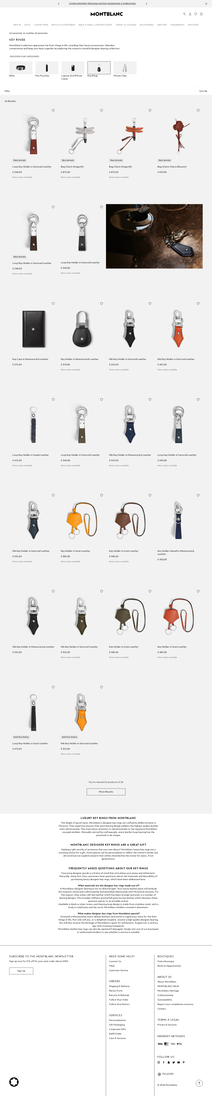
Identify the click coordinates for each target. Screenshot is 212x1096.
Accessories (147, 25)
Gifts (27, 25)
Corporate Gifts (117, 1029)
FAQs (112, 966)
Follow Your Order (118, 1000)
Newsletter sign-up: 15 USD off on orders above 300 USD (103, 4)
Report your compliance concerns (176, 1004)
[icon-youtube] (178, 1062)
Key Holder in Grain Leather (75, 551)
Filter (7, 91)
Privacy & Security (167, 1025)
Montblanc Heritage (168, 991)
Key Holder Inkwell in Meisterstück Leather (176, 552)
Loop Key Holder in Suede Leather (30, 455)
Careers (162, 1009)
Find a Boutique (166, 961)
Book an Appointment (169, 966)
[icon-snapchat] (168, 1062)
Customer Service (118, 970)
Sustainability (165, 1000)
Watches (162, 25)
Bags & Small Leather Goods (95, 25)
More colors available (22, 177)
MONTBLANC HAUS (168, 986)
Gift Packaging (117, 1025)
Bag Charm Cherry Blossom (172, 167)
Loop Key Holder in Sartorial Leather (31, 167)
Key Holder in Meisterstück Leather (80, 359)
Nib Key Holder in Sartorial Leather (127, 359)
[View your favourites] (195, 15)
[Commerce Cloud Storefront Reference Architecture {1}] (106, 14)
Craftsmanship (165, 995)
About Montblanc (167, 982)
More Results (106, 792)
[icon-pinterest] (183, 1062)
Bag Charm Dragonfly (72, 167)
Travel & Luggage (126, 25)
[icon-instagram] (159, 1062)
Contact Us (115, 961)
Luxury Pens (41, 25)
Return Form (116, 991)
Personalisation (117, 1020)
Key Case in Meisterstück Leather (30, 359)
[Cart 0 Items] (201, 15)
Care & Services (117, 1038)
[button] (190, 14)
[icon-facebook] (163, 1062)
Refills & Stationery (63, 25)
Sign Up (21, 971)
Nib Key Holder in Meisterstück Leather (130, 455)
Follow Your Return (119, 1004)
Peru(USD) (168, 1074)
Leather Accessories (37, 33)
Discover (193, 25)
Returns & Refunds (119, 995)
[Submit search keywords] (184, 14)
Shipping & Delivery (119, 986)
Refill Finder (115, 1034)
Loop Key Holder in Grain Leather (30, 743)
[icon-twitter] (173, 1062)
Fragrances (178, 25)
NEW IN (17, 25)
